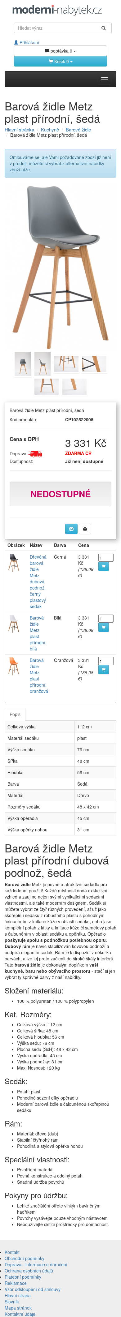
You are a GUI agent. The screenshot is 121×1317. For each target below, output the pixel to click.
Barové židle (78, 129)
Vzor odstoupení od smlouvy (32, 1289)
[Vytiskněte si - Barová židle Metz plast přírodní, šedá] (85, 529)
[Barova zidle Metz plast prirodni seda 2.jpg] (42, 363)
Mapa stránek (18, 1308)
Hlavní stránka (19, 129)
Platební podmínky (23, 1277)
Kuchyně (50, 129)
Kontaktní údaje (20, 1314)
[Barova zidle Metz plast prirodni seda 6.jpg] (74, 386)
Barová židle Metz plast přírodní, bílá (38, 633)
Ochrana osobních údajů (29, 1271)
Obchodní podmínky (24, 1258)
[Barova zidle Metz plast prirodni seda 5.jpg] (46, 386)
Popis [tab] (15, 714)
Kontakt (12, 1252)
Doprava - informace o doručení (36, 1264)
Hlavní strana (18, 1295)
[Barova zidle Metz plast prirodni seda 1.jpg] (22, 363)
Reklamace (16, 1283)
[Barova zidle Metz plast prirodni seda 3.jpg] (66, 363)
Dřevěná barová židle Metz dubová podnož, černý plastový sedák (38, 581)
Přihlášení (28, 42)
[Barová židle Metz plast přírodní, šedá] (60, 267)
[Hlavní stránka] (60, 10)
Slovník (12, 1301)
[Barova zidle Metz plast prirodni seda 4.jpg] (94, 363)
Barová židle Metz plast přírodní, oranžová (39, 675)
